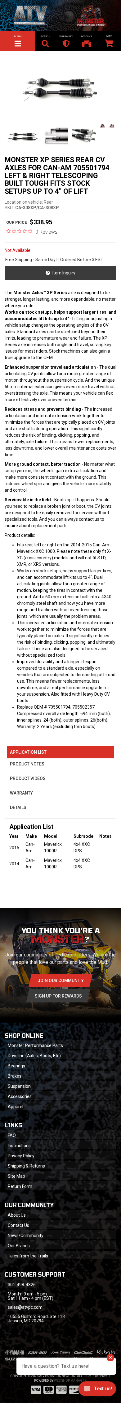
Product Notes (27, 763)
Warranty (21, 793)
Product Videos (28, 778)
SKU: (9, 207)
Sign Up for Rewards (58, 996)
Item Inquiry (63, 272)
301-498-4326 (22, 1284)
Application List (28, 752)
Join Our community (61, 980)
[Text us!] (97, 1390)
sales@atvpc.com (25, 1307)
